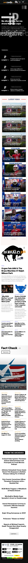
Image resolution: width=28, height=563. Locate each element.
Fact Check (4, 381)
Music (2, 265)
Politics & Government (8, 17)
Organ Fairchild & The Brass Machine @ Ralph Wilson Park (12, 270)
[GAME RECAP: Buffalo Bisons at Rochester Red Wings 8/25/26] (14, 139)
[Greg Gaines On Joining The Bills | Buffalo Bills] (14, 199)
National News (4, 393)
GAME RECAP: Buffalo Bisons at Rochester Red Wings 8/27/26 (12, 114)
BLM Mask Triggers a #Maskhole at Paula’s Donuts (14, 489)
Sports (16, 321)
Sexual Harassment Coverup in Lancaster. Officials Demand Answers (14, 505)
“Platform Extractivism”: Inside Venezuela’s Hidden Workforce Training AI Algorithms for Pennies (20, 413)
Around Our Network (19, 294)
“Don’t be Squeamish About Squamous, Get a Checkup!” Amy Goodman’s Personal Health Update (6, 399)
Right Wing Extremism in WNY (14, 513)
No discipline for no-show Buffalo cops (12, 22)
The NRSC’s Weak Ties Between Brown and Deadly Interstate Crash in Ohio (12, 376)
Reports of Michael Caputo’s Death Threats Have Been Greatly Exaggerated (14, 526)
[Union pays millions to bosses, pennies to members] (5, 68)
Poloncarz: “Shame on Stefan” (14, 519)
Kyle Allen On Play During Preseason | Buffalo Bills (20, 325)
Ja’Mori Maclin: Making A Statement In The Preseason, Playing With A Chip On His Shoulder (13, 217)
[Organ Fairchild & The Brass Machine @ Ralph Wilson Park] (14, 254)
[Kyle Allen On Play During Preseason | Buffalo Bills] (14, 154)
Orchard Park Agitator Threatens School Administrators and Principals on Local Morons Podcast (14, 461)
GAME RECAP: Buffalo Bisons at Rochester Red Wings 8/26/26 (12, 129)
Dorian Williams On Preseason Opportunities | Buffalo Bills (11, 188)
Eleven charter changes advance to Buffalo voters (17, 89)
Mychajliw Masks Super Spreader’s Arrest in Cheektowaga (14, 497)
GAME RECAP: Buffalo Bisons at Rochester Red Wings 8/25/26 (12, 143)
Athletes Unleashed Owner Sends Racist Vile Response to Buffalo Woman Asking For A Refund (14, 472)
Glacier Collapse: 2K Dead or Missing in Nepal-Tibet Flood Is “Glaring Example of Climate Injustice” (20, 397)
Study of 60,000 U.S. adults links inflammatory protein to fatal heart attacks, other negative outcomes (20, 302)
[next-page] (25, 7)
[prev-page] (23, 7)
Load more (13, 239)
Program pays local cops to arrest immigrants (17, 59)
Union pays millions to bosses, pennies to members (17, 69)
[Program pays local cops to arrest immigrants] (5, 58)
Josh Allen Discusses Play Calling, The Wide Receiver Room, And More (13, 233)
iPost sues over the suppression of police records (18, 79)
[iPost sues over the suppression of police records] (5, 78)
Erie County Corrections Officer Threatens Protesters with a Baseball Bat (14, 481)
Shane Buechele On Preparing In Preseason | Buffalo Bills (12, 173)
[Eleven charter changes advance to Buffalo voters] (5, 88)
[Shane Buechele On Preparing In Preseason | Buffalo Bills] (14, 169)
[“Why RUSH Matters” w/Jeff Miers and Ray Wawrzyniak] (7, 289)
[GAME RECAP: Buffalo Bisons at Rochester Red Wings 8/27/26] (14, 110)
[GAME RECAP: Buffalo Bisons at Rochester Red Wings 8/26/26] (14, 125)
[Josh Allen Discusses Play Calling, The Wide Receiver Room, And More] (14, 229)
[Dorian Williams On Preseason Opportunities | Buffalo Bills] (14, 184)
